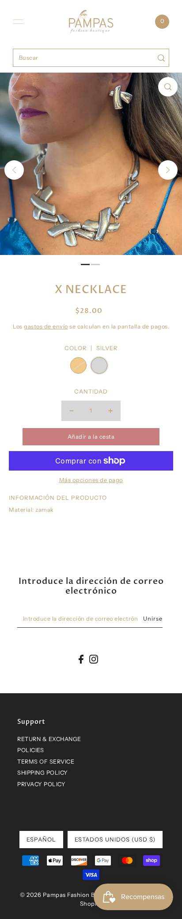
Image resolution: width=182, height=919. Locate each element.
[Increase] (110, 411)
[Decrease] (71, 411)
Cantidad (91, 391)
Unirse (153, 618)
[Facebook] (81, 659)
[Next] (168, 170)
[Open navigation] (18, 22)
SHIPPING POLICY (42, 772)
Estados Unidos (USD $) (115, 839)
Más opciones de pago (91, 479)
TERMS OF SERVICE (45, 761)
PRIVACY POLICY (41, 784)
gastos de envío (46, 326)
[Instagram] (93, 659)
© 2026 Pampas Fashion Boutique (68, 894)
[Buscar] (161, 57)
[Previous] (14, 170)
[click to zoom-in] (168, 87)
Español (41, 839)
